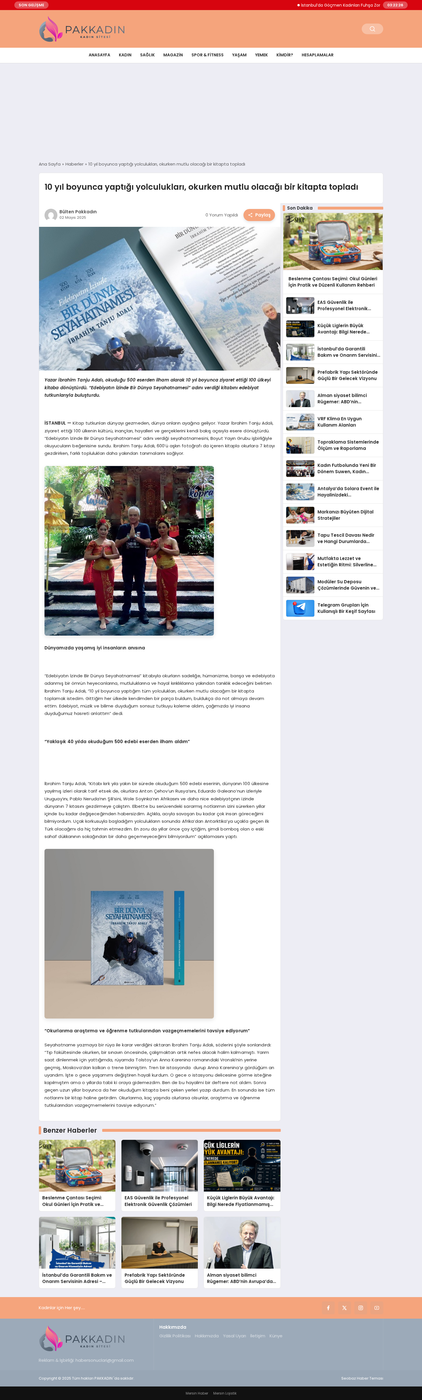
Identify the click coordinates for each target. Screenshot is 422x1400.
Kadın (125, 55)
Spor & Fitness (207, 55)
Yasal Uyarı (234, 1336)
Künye (276, 1336)
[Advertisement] (211, 112)
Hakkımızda (207, 1336)
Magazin (173, 55)
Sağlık (147, 55)
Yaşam (239, 55)
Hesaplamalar (318, 55)
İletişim (257, 1336)
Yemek (261, 55)
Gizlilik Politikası (175, 1336)
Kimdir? (284, 55)
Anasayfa (99, 55)
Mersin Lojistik (225, 1393)
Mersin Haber (197, 1393)
